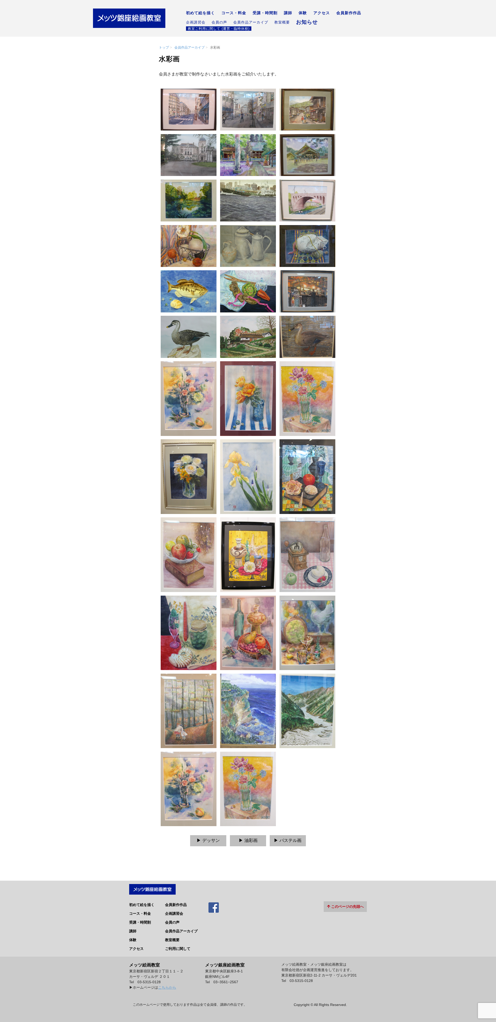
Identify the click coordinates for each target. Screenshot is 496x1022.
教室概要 (282, 22)
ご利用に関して (177, 949)
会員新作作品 (348, 13)
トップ (164, 47)
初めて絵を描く (200, 13)
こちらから (167, 987)
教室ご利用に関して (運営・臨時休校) (219, 28)
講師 (288, 13)
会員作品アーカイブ (250, 22)
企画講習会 (195, 22)
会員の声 (219, 22)
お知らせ (307, 22)
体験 (303, 13)
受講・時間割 (265, 13)
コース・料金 (233, 13)
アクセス (321, 13)
